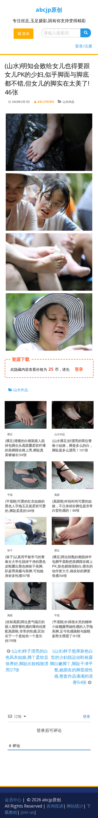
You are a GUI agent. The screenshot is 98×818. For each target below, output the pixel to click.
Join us (27, 812)
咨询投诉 (55, 806)
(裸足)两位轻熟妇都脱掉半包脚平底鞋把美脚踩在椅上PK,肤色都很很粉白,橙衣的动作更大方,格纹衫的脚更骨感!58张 (72, 566)
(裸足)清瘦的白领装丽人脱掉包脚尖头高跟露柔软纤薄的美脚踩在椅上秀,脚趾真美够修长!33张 (25, 447)
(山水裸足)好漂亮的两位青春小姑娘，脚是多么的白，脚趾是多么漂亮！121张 (72, 445)
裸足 (10, 434)
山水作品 (68, 102)
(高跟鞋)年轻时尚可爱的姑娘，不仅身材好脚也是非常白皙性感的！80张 (72, 506)
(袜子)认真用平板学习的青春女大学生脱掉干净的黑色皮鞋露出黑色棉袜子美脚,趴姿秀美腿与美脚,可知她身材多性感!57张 (25, 566)
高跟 (57, 495)
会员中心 (13, 800)
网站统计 (75, 806)
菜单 (25, 33)
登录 (86, 716)
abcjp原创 (49, 9)
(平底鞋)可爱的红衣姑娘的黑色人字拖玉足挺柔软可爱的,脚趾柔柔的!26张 (25, 506)
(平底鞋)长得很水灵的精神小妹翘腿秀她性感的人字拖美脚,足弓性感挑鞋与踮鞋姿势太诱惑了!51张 (72, 628)
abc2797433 (45, 102)
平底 (10, 495)
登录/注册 (83, 46)
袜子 (10, 550)
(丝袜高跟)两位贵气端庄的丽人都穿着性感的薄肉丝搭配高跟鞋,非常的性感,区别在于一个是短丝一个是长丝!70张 (25, 631)
